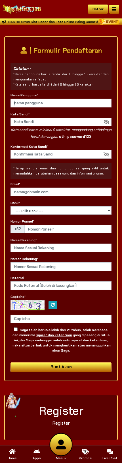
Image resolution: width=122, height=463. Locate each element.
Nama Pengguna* (24, 95)
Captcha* (18, 296)
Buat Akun (61, 367)
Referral (17, 278)
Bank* (15, 203)
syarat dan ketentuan (54, 335)
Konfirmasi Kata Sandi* (29, 146)
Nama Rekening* (23, 240)
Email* (15, 184)
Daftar (98, 9)
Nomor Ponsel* (22, 221)
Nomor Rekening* (24, 259)
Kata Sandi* (20, 114)
